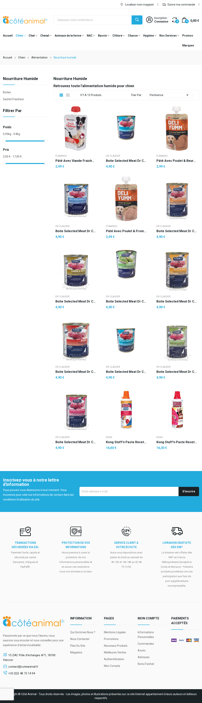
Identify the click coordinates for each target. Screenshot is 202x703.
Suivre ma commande (181, 4)
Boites (7, 92)
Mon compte (112, 665)
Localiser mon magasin (139, 4)
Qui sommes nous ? (82, 632)
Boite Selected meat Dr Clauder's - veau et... (126, 372)
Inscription (160, 18)
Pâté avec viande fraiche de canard (75, 161)
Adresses (144, 657)
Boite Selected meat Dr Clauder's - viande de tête (176, 231)
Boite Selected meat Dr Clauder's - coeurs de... (75, 231)
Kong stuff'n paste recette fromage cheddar (126, 442)
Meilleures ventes (115, 652)
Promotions (111, 639)
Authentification (114, 659)
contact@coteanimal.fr (23, 666)
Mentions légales (115, 632)
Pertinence (170, 95)
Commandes (146, 643)
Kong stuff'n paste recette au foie (176, 442)
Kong (109, 437)
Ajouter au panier (75, 460)
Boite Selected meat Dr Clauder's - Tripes (126, 301)
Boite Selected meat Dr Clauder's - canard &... (176, 372)
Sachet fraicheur (13, 99)
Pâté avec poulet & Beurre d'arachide (176, 161)
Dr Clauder (113, 156)
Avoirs (142, 650)
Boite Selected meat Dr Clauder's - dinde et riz (176, 301)
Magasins (76, 652)
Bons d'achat (146, 663)
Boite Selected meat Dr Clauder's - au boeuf (75, 372)
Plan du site (77, 645)
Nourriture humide (20, 79)
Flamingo (61, 156)
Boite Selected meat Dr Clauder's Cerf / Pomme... (75, 442)
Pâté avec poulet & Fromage (126, 231)
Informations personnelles (146, 635)
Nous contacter (80, 639)
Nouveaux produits (115, 645)
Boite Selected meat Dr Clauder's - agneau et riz (75, 301)
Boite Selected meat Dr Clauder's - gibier (126, 161)
